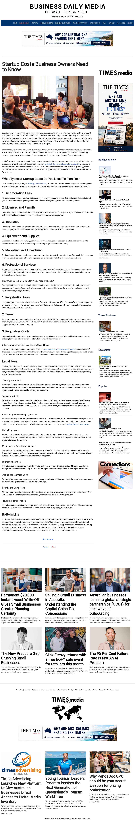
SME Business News (46, 23)
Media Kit (102, 690)
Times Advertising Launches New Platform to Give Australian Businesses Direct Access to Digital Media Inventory (21, 790)
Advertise (88, 690)
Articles (111, 23)
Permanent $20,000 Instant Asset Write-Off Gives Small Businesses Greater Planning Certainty (21, 604)
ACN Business (121, 23)
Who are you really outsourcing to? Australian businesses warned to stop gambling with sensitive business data (115, 225)
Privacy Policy (79, 690)
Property (35, 23)
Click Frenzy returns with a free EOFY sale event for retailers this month (65, 659)
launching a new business (36, 184)
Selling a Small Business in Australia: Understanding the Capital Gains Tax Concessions (65, 604)
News (104, 23)
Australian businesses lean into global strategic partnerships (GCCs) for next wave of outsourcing (110, 604)
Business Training (6, 813)
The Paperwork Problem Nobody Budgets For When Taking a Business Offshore (114, 177)
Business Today (95, 23)
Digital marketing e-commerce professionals (45, 690)
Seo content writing (67, 690)
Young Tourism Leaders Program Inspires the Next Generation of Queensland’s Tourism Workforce (65, 787)
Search (130, 23)
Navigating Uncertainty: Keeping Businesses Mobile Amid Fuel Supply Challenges (115, 274)
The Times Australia (113, 690)
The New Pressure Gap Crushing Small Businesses (20, 658)
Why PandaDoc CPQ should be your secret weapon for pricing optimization (108, 783)
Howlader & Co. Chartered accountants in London (62, 164)
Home (15, 23)
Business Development (62, 23)
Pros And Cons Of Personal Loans (110, 429)
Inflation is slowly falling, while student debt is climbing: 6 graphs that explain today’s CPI (114, 403)
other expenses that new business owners (59, 349)
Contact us (19, 690)
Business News (24, 23)
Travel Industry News (80, 23)
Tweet (45, 547)
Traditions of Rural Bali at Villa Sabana (111, 332)
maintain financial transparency (78, 424)
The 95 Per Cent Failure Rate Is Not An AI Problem (109, 658)
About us (27, 690)
